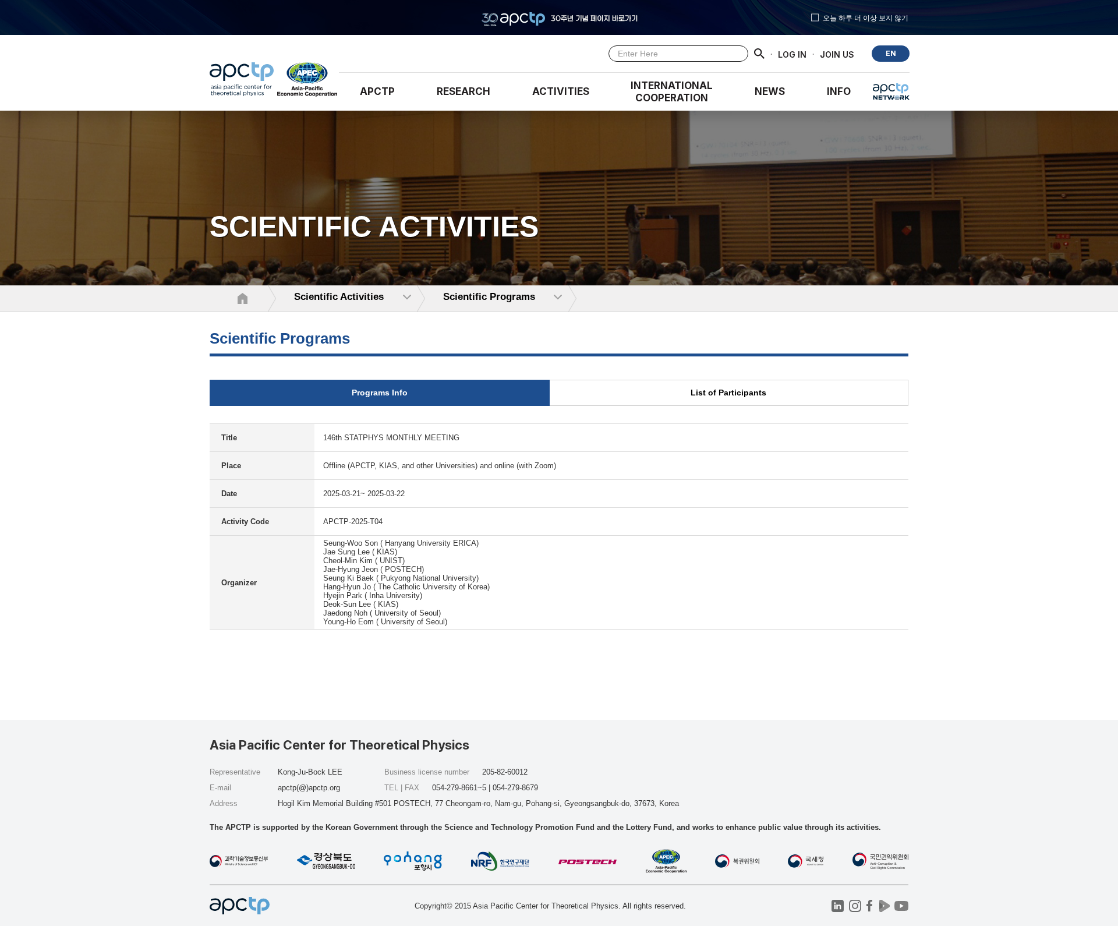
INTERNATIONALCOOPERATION (672, 92)
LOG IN (792, 54)
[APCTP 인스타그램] (855, 906)
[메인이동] (242, 82)
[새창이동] (307, 82)
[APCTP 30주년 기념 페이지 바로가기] (559, 17)
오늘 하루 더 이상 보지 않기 (865, 17)
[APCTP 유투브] (901, 906)
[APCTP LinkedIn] (837, 906)
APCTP (377, 91)
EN (891, 53)
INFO (839, 91)
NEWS (770, 91)
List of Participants (728, 392)
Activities (560, 91)
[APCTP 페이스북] (869, 906)
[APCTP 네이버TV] (884, 906)
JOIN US (837, 54)
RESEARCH (463, 91)
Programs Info (380, 392)
